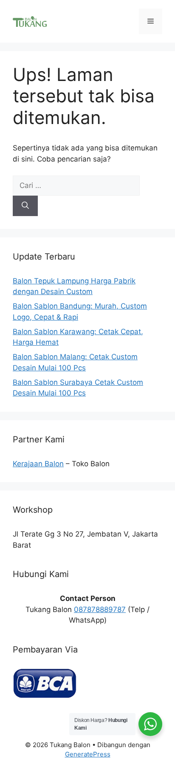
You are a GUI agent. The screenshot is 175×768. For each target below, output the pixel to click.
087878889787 (100, 609)
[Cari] (25, 206)
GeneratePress (87, 754)
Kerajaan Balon (38, 463)
